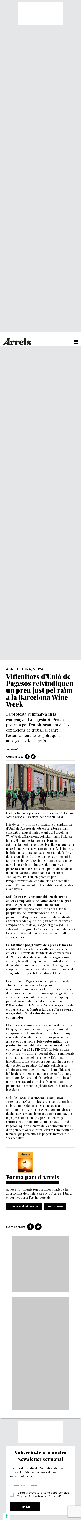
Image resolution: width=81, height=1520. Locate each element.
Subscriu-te (55, 1206)
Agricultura (18, 669)
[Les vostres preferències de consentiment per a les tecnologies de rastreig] (6, 1516)
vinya (38, 669)
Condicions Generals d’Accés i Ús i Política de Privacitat (42, 1494)
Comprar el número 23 (24, 1206)
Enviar (25, 1506)
